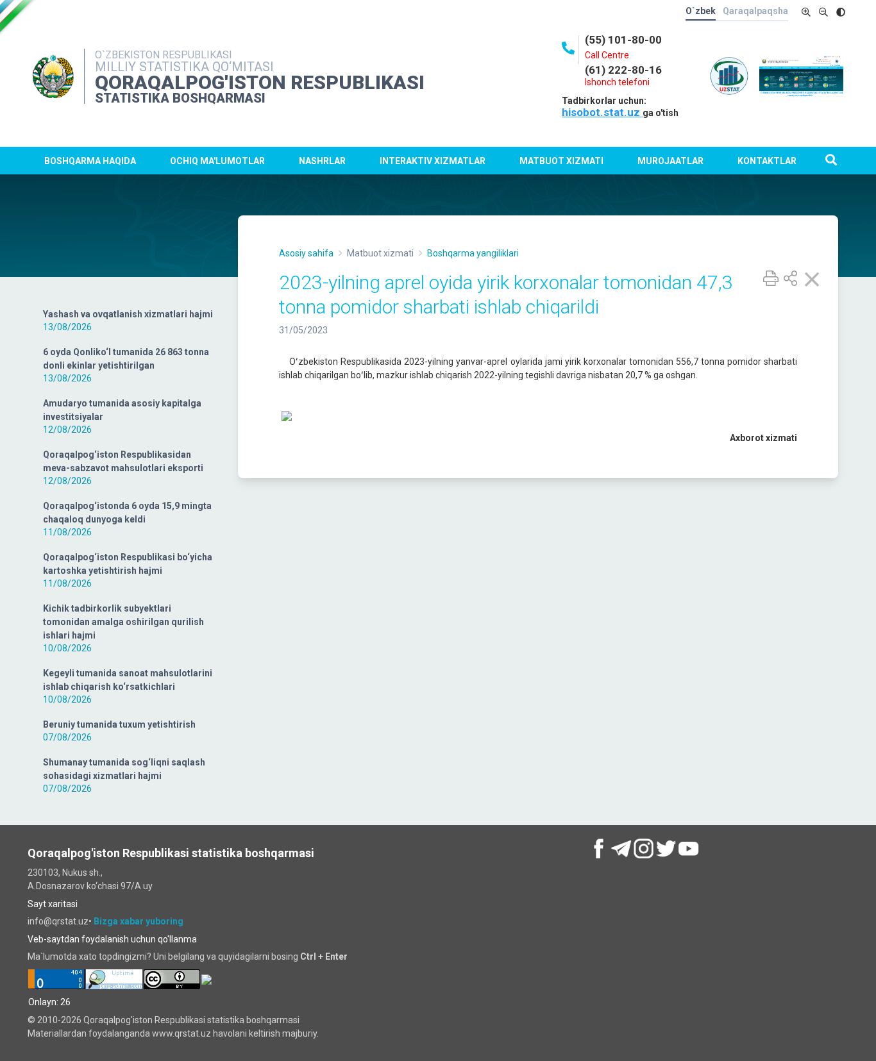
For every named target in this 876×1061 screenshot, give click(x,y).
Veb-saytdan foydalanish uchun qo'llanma (112, 939)
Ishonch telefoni (617, 82)
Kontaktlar (766, 161)
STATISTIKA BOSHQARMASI (180, 98)
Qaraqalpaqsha (755, 11)
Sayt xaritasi (53, 904)
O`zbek (701, 11)
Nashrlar (322, 161)
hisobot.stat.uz (602, 112)
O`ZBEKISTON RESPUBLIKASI (163, 55)
